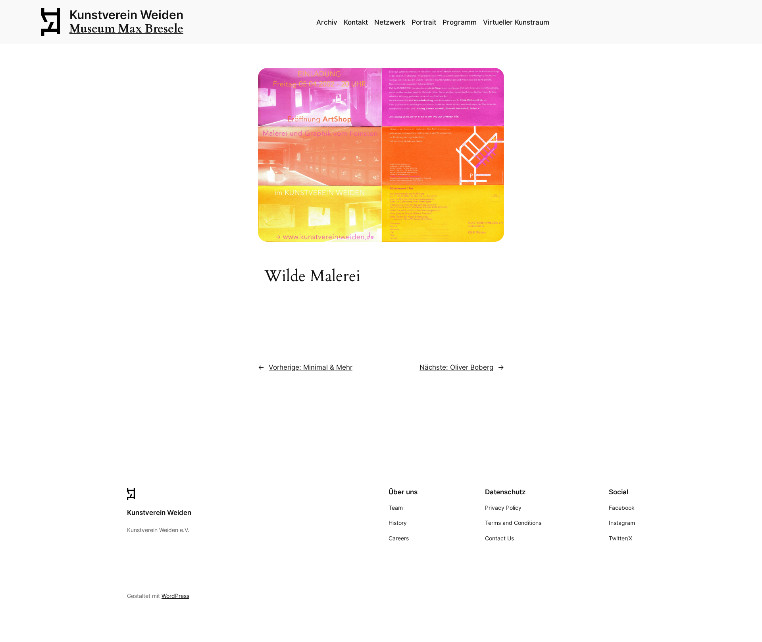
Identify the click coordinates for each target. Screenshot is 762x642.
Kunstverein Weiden (126, 15)
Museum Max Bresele (126, 29)
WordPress (175, 595)
